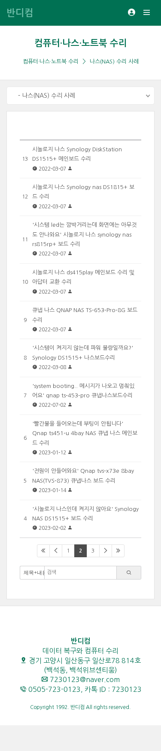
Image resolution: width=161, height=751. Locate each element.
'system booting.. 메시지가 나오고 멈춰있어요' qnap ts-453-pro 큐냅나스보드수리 (83, 390)
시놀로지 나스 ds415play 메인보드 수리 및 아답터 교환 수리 (83, 277)
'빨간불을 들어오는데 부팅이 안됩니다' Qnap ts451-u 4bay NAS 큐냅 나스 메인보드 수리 (84, 433)
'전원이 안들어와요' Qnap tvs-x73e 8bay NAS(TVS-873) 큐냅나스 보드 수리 (83, 475)
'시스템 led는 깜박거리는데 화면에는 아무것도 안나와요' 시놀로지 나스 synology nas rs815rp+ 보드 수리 (84, 234)
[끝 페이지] (118, 550)
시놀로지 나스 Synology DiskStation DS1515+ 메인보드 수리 (77, 154)
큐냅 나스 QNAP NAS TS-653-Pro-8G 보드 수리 (84, 314)
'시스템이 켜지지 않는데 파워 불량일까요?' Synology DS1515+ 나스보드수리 (82, 352)
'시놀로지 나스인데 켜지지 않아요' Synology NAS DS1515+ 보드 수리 (85, 513)
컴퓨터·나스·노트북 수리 (80, 43)
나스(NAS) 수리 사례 (114, 61)
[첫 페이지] (43, 550)
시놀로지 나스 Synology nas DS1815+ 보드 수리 (83, 191)
